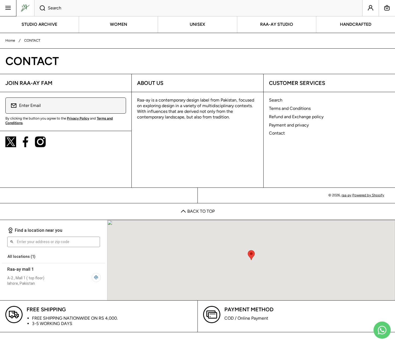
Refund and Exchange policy (296, 116)
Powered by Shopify (368, 195)
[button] (387, 8)
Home (10, 40)
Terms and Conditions (290, 108)
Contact (277, 133)
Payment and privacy (289, 125)
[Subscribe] (118, 106)
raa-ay (346, 195)
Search (275, 100)
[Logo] (25, 8)
